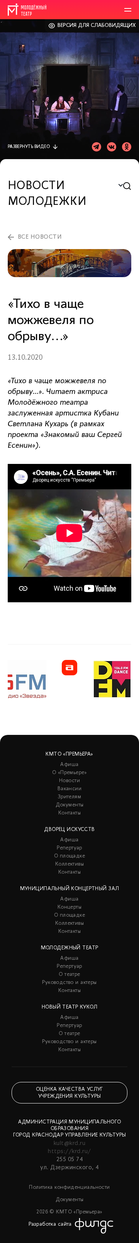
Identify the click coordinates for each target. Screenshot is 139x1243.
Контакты (69, 813)
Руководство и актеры (69, 982)
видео (29, 147)
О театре (69, 974)
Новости (69, 781)
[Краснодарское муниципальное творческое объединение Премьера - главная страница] (27, 9)
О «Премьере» (69, 773)
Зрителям (69, 797)
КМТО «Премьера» (69, 754)
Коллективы (69, 864)
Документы (70, 805)
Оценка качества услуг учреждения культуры (69, 1093)
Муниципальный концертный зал (69, 889)
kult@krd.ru (69, 1143)
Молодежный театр (69, 948)
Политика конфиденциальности (69, 1187)
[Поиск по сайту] (127, 186)
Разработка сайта (50, 1224)
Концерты (69, 907)
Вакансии (69, 789)
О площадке (69, 856)
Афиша (69, 765)
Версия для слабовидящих (97, 25)
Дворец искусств (69, 830)
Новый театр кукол (69, 1007)
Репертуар (69, 848)
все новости (40, 237)
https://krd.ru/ (69, 1151)
